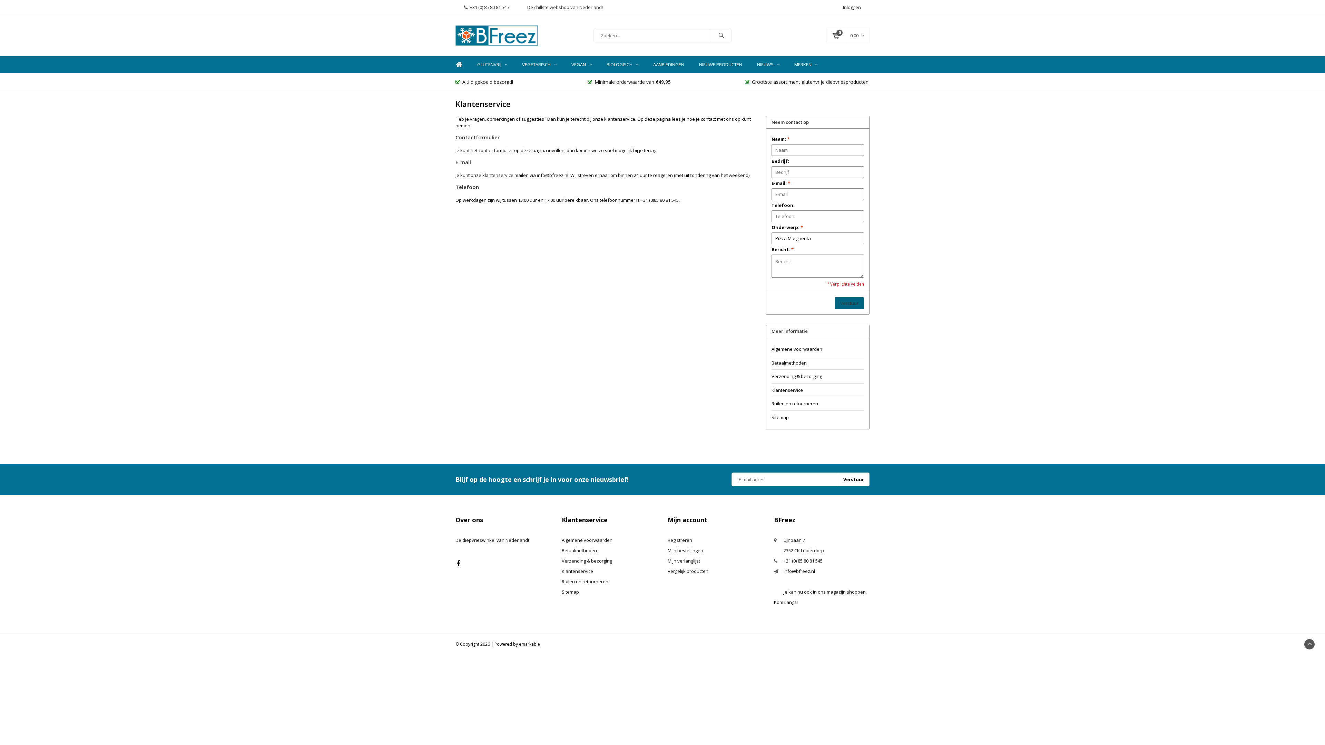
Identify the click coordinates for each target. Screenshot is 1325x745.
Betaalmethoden (789, 363)
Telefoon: (783, 205)
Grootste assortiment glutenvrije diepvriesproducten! (811, 82)
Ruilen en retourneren (795, 403)
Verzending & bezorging (797, 376)
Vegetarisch (536, 64)
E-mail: (781, 183)
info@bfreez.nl (799, 571)
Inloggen (852, 7)
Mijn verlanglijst (684, 561)
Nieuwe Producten (720, 64)
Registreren (680, 540)
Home (459, 64)
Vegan (578, 64)
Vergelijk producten (688, 571)
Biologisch (619, 64)
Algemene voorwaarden (797, 349)
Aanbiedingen (668, 64)
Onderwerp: (787, 227)
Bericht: (783, 249)
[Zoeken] (721, 35)
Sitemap (780, 417)
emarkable (529, 644)
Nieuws (765, 64)
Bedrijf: (780, 161)
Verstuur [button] (849, 303)
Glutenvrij (489, 64)
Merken (803, 64)
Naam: (780, 139)
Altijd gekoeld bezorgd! (487, 82)
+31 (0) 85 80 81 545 (489, 7)
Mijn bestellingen (685, 550)
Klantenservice (787, 390)
